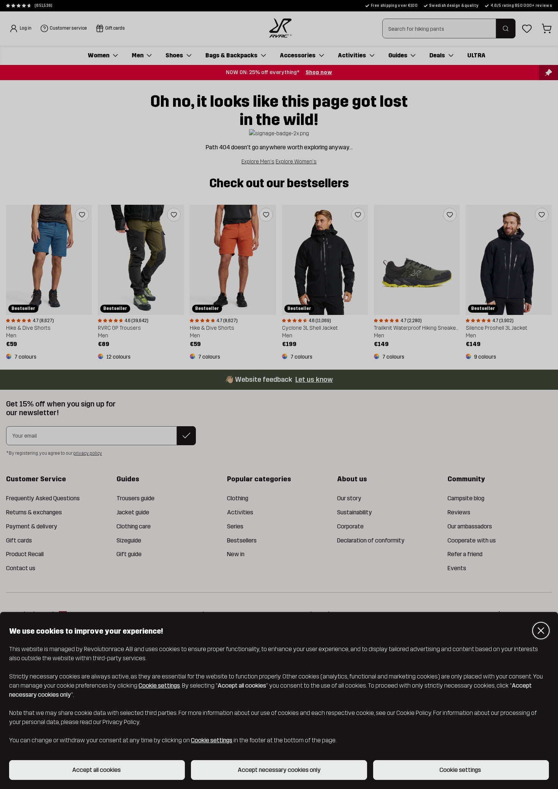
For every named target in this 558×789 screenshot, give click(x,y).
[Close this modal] (541, 631)
